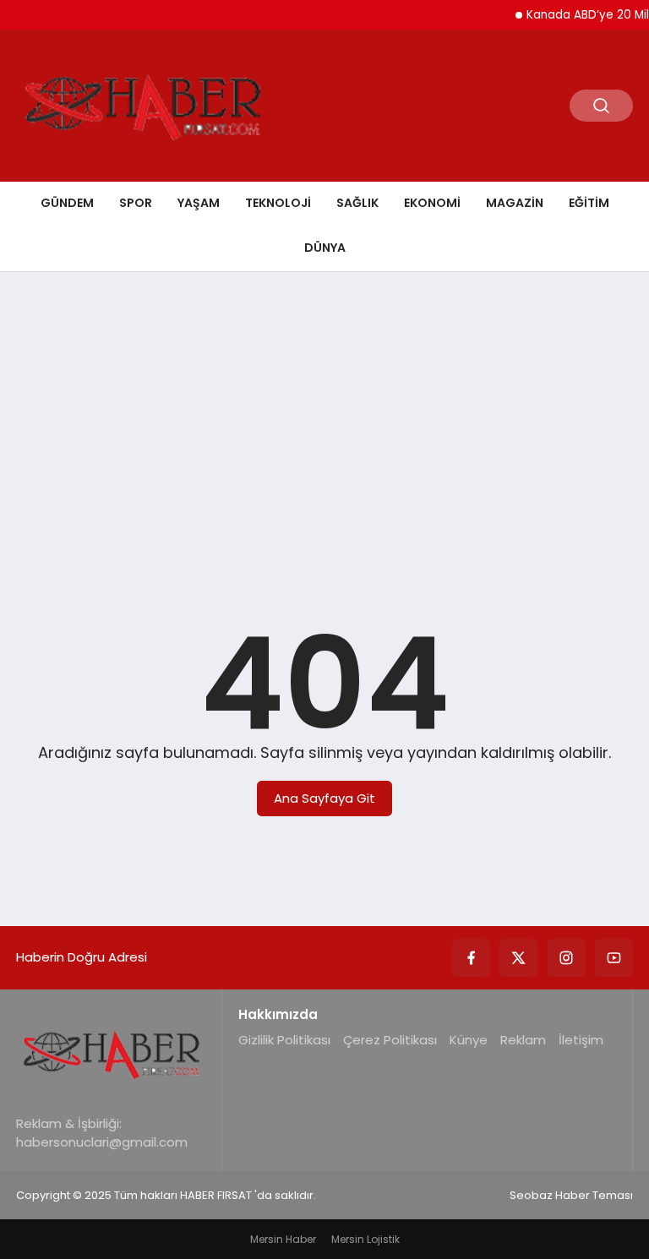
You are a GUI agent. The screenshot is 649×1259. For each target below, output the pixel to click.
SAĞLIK (357, 202)
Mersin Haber (283, 1239)
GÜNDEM (67, 202)
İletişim (581, 1040)
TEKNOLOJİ (278, 202)
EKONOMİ (432, 202)
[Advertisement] (324, 415)
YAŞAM (198, 202)
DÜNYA (325, 247)
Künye (469, 1040)
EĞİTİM (589, 202)
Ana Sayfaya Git (324, 798)
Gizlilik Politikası (284, 1040)
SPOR (135, 202)
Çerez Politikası (390, 1040)
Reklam (523, 1040)
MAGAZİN (514, 202)
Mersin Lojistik (365, 1239)
